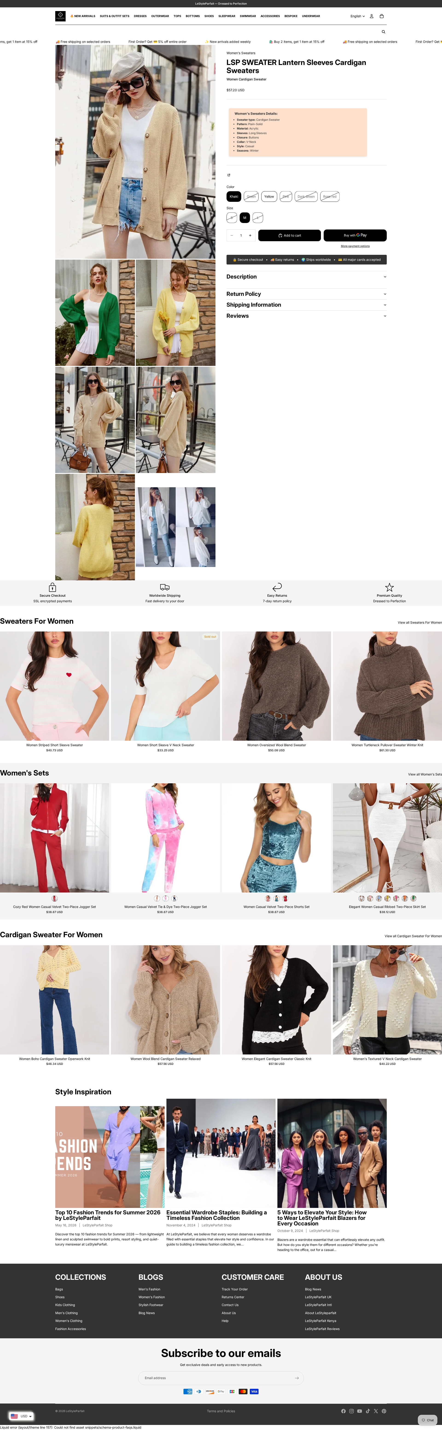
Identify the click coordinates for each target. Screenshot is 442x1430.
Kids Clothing (65, 1305)
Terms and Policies (221, 1411)
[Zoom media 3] (175, 313)
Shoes (59, 1297)
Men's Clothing (66, 1313)
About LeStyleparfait (320, 1313)
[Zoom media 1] (135, 152)
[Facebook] (343, 1411)
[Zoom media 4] (95, 420)
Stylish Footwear (151, 1305)
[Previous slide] (7, 686)
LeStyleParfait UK (318, 1297)
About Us (229, 1313)
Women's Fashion (152, 1297)
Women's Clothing (68, 1321)
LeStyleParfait (75, 1411)
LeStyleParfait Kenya (320, 1321)
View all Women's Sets (425, 774)
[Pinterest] (384, 1411)
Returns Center (233, 1297)
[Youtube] (359, 1411)
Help (225, 1321)
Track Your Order (235, 1289)
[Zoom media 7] (175, 527)
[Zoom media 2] (95, 313)
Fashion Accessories (70, 1329)
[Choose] (102, 734)
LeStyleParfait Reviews (322, 1329)
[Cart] (382, 16)
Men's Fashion (149, 1289)
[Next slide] (102, 686)
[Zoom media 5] (175, 420)
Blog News (147, 1313)
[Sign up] (297, 1378)
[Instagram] (351, 1411)
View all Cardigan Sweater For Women (413, 936)
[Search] (383, 32)
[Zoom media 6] (95, 527)
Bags (59, 1289)
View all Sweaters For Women (420, 622)
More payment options (355, 246)
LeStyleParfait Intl (318, 1305)
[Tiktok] (368, 1411)
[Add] (102, 1047)
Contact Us (230, 1305)
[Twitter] (376, 1411)
